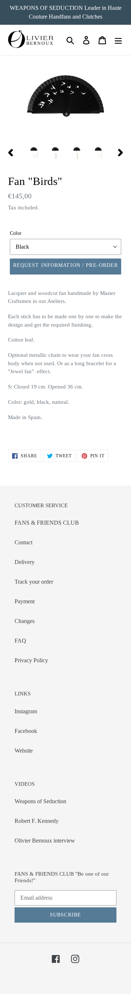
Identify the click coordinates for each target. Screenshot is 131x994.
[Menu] (118, 40)
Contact (23, 542)
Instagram (26, 711)
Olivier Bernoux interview (45, 840)
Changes (25, 621)
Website (24, 751)
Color (15, 233)
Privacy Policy (31, 660)
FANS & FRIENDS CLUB (47, 523)
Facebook (26, 731)
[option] (33, 152)
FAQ (20, 641)
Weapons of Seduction (40, 801)
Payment (25, 601)
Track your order (34, 582)
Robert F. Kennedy (37, 821)
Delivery (25, 562)
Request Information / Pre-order (65, 265)
